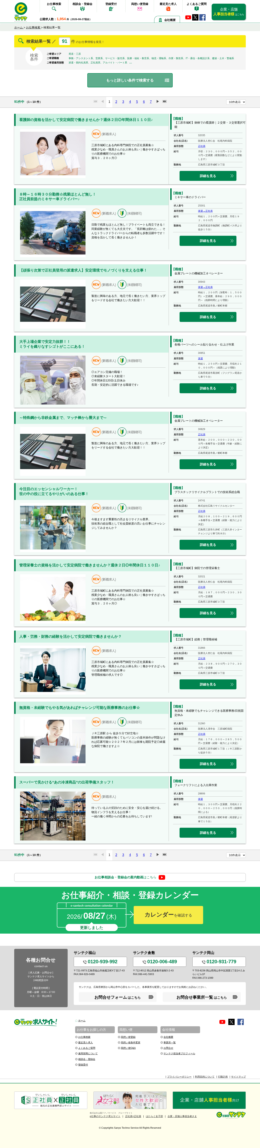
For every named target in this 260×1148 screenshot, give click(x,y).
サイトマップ (238, 1076)
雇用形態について (88, 1053)
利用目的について (204, 1076)
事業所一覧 (170, 1042)
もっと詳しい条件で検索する (130, 80)
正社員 (201, 146)
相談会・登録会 (82, 3)
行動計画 (223, 1076)
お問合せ (168, 1048)
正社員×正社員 (133, 1116)
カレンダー (168, 914)
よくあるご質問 (197, 3)
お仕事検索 (54, 3)
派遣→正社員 (205, 211)
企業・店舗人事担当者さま (182, 1116)
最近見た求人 (168, 3)
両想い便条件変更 (130, 1042)
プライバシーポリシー (179, 1076)
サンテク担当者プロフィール (179, 1053)
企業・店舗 (228, 11)
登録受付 (111, 3)
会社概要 (170, 20)
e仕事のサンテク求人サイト (105, 1116)
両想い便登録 (139, 3)
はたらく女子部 (154, 1116)
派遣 (200, 358)
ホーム (82, 1020)
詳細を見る (208, 176)
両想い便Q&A (128, 1048)
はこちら (125, 877)
